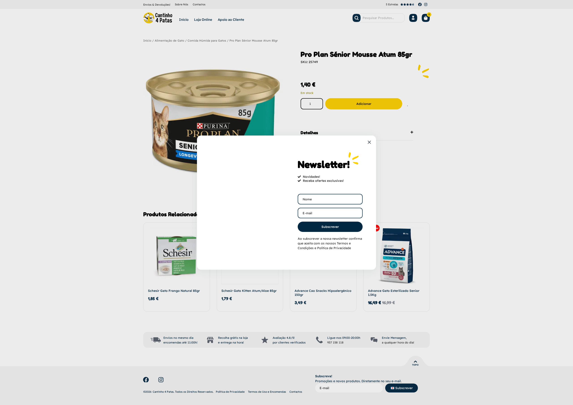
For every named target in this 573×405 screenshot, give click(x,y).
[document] (286, 202)
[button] (369, 142)
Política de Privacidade (334, 248)
